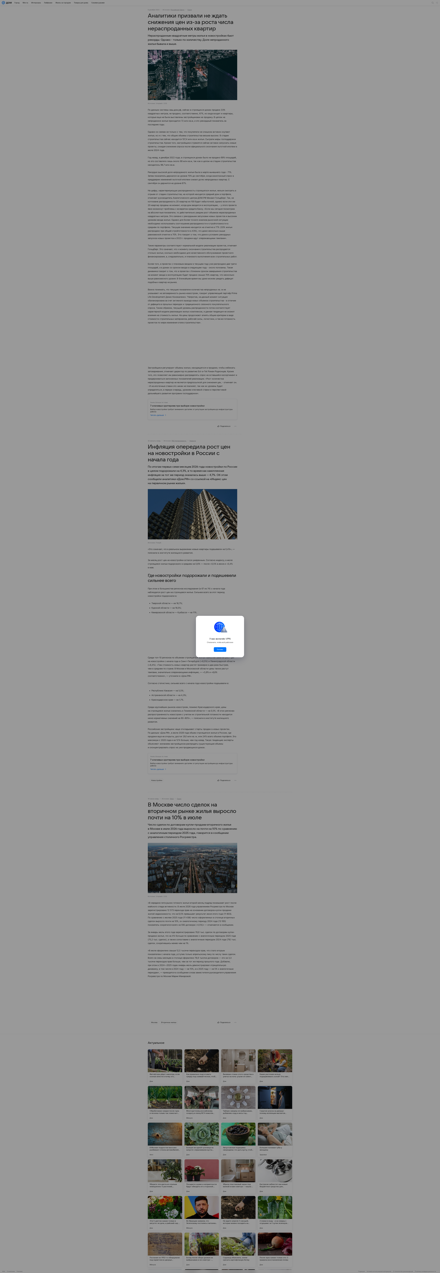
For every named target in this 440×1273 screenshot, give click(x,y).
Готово (220, 649)
